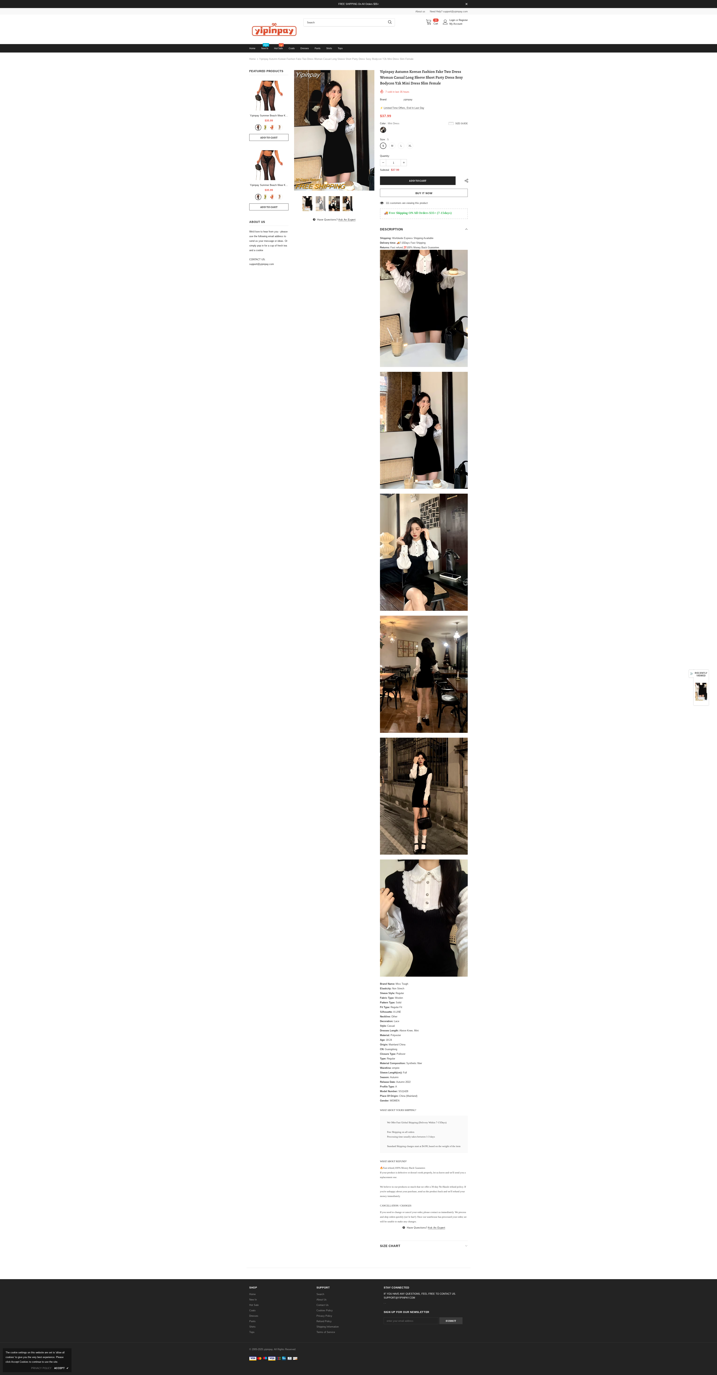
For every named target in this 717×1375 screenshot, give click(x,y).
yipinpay (407, 99)
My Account (455, 23)
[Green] (265, 127)
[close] (466, 4)
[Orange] (272, 127)
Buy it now (423, 193)
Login (452, 20)
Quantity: (385, 156)
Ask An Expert (347, 219)
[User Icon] (445, 22)
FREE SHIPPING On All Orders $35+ (358, 4)
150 (388, 203)
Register (463, 20)
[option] (334, 130)
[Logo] (273, 29)
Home (252, 59)
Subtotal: (385, 170)
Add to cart (269, 137)
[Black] (258, 127)
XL (410, 145)
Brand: (383, 99)
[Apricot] (279, 127)
